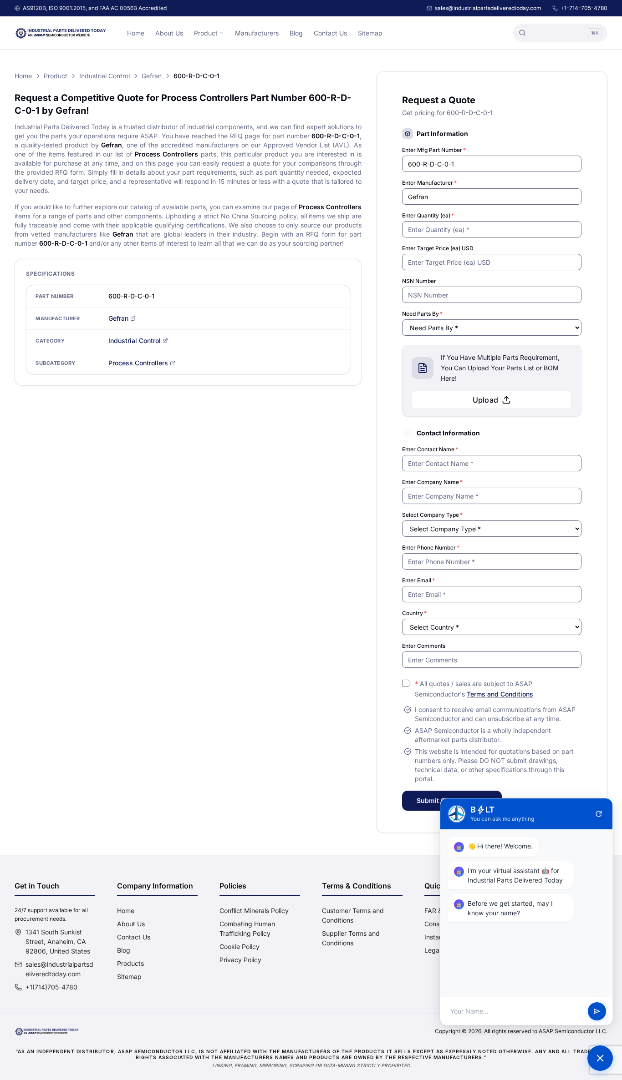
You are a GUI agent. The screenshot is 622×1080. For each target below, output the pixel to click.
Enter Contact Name (430, 449)
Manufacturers (257, 33)
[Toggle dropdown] (221, 32)
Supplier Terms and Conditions (351, 938)
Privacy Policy (240, 960)
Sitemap (370, 33)
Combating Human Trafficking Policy (247, 928)
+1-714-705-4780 (584, 8)
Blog (296, 33)
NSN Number (419, 281)
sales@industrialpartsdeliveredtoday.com (488, 8)
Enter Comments (423, 645)
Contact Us (330, 33)
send (597, 1011)
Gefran (152, 76)
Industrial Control (104, 76)
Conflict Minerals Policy (254, 910)
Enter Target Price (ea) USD (438, 248)
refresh (598, 813)
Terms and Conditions (500, 694)
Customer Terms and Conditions (353, 915)
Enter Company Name (432, 482)
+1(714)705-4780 (51, 987)
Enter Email (418, 580)
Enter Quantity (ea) (428, 215)
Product (206, 33)
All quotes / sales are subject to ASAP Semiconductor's (474, 689)
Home (135, 33)
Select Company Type (432, 514)
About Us (169, 33)
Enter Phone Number (430, 547)
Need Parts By (422, 313)
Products (130, 963)
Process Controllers (138, 363)
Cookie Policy (239, 946)
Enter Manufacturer (429, 182)
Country (414, 613)
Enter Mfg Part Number (434, 149)
